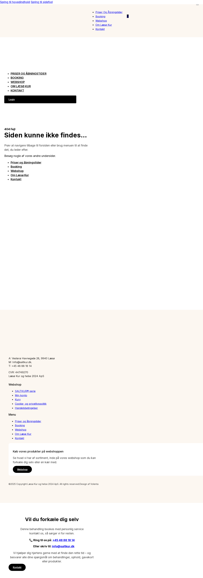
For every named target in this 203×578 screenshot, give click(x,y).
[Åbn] (197, 4)
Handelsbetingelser (26, 408)
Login (12, 99)
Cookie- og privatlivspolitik (30, 403)
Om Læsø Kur (103, 24)
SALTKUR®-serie (25, 391)
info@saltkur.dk (63, 546)
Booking (100, 16)
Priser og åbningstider (109, 12)
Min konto (21, 395)
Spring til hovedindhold (15, 2)
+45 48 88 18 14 (63, 540)
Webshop (101, 20)
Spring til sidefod (42, 2)
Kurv (18, 399)
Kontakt (100, 29)
